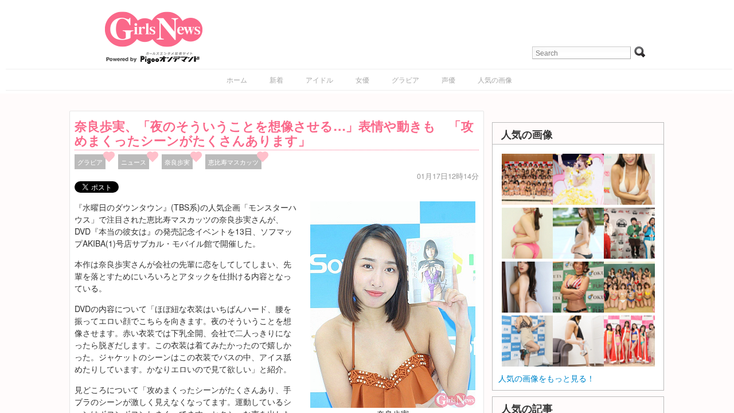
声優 (448, 79)
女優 (362, 79)
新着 (276, 79)
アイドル (319, 79)
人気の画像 (495, 79)
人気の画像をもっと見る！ (546, 378)
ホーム (237, 79)
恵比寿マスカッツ (233, 161)
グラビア (405, 79)
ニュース (133, 161)
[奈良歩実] (392, 303)
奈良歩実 (177, 161)
